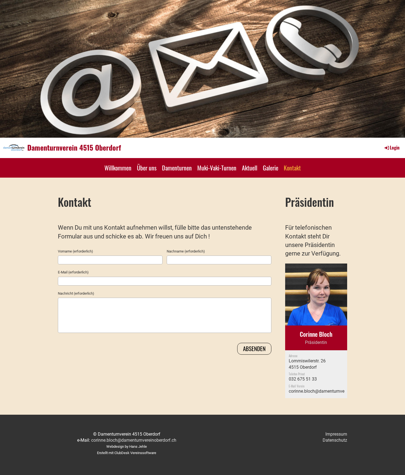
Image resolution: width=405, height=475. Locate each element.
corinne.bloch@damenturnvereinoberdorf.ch (331, 391)
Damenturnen (177, 167)
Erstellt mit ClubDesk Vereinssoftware (126, 453)
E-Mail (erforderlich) (73, 272)
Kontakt (292, 167)
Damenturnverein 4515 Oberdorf (74, 148)
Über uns (146, 167)
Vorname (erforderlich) (75, 251)
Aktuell (249, 167)
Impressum (336, 434)
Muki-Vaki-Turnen (216, 167)
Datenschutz (335, 440)
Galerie (270, 167)
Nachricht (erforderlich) (76, 293)
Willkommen (117, 167)
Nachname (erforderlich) (186, 251)
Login (394, 147)
